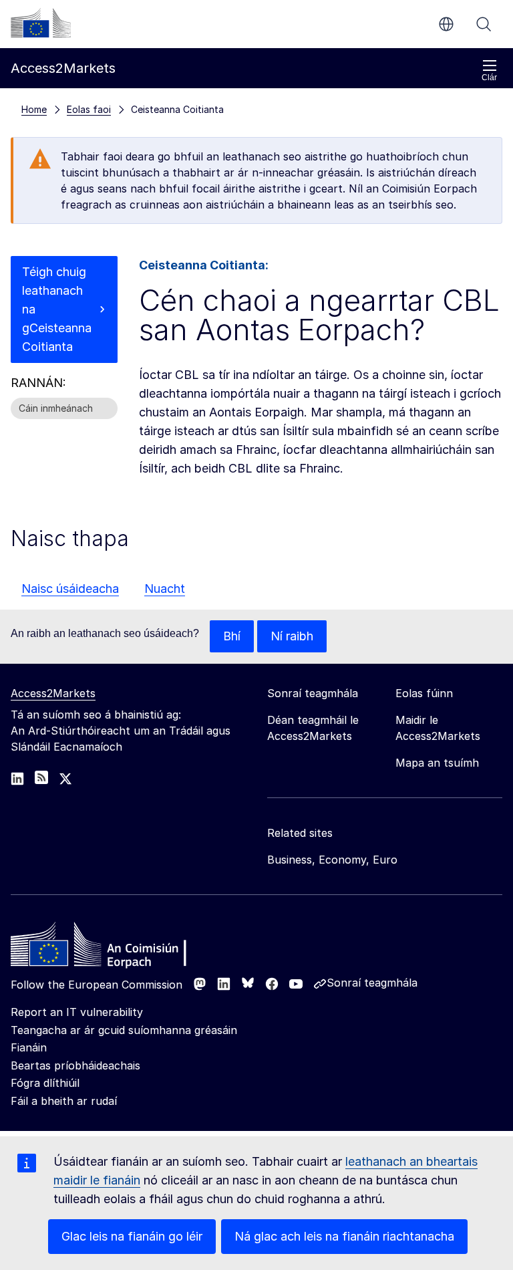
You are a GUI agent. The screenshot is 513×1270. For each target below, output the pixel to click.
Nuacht (164, 589)
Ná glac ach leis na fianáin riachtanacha (344, 1236)
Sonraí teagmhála (372, 982)
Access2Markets (53, 693)
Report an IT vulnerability (77, 1012)
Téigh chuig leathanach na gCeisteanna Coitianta (57, 309)
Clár (489, 77)
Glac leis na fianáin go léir (131, 1236)
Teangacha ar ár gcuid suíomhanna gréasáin (124, 1030)
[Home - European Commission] (107, 948)
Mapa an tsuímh (437, 762)
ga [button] (446, 24)
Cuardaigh (483, 24)
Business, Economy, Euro (332, 859)
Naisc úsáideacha (70, 589)
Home (34, 109)
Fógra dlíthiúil (45, 1083)
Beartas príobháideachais (75, 1065)
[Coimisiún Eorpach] (41, 22)
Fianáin (29, 1047)
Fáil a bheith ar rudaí (64, 1101)
